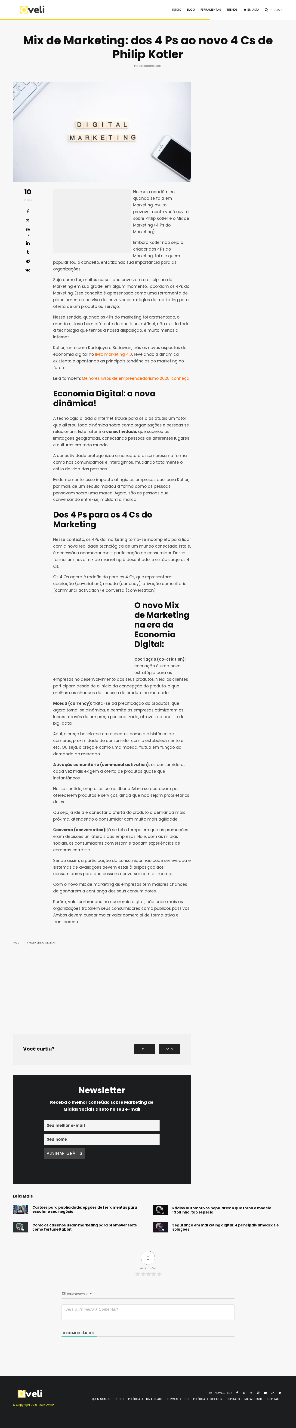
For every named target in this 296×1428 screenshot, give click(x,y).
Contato (233, 1399)
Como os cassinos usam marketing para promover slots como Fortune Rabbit (84, 1227)
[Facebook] (237, 1392)
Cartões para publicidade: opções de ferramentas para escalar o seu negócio (84, 1209)
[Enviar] (28, 261)
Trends (232, 9)
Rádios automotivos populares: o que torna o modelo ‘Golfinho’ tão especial (221, 1210)
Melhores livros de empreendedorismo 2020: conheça (135, 378)
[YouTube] (265, 1392)
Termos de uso (177, 1399)
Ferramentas (210, 9)
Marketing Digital (42, 942)
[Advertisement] (92, 221)
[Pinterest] (258, 1392)
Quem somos (101, 1399)
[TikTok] (272, 1392)
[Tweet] (28, 220)
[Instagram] (251, 1392)
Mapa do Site (253, 1399)
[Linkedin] (279, 1392)
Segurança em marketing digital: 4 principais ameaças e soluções (225, 1227)
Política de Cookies (207, 1399)
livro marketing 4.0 (113, 354)
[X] (244, 1392)
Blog (191, 9)
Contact (274, 1399)
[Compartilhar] (28, 211)
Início (177, 9)
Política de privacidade (145, 1399)
